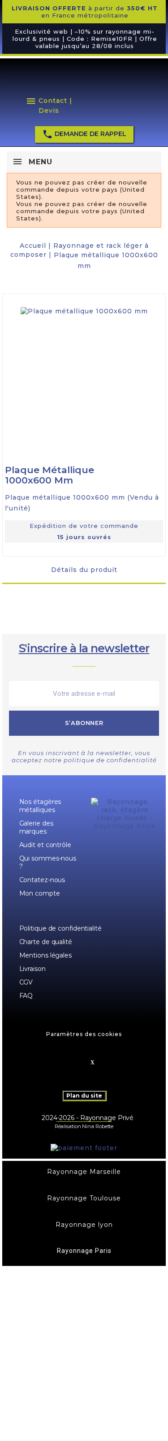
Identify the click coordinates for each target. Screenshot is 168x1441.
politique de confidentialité (110, 760)
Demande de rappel (84, 134)
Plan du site (84, 1095)
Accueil (33, 246)
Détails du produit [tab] (84, 570)
